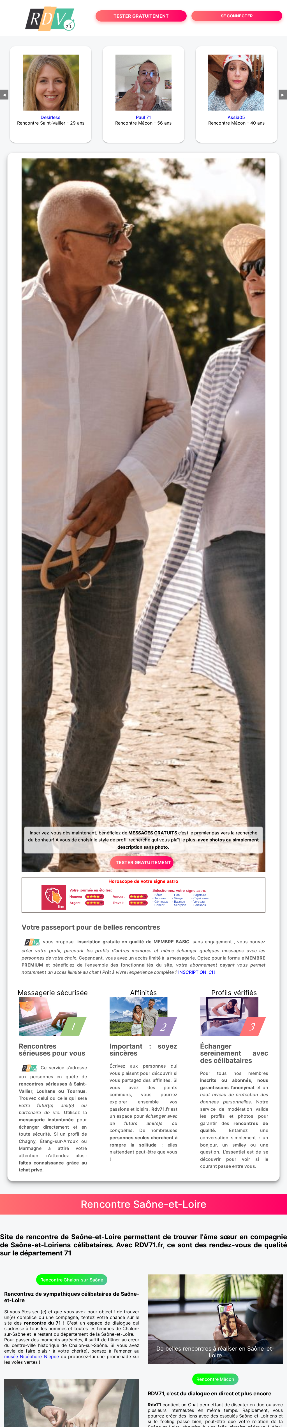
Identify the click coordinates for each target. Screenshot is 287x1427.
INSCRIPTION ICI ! (197, 972)
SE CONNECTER (237, 15)
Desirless (51, 117)
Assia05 (236, 117)
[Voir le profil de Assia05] (236, 79)
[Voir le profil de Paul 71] (143, 79)
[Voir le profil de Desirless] (50, 79)
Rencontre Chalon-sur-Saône (71, 1280)
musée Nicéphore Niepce (31, 1356)
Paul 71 (143, 117)
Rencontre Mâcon (215, 1379)
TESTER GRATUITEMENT (141, 16)
